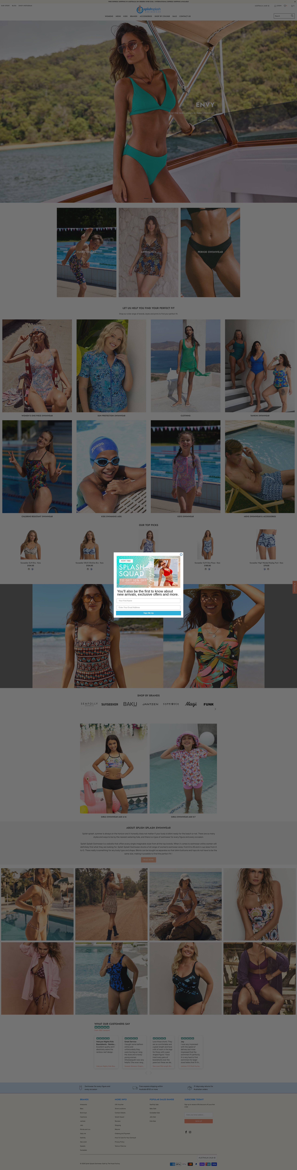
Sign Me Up (149, 613)
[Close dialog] (181, 554)
